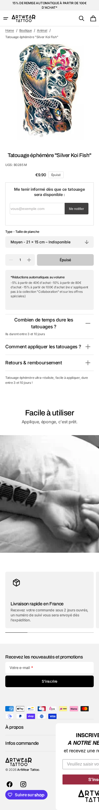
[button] (6, 18)
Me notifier (76, 209)
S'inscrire (59, 779)
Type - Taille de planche (22, 232)
